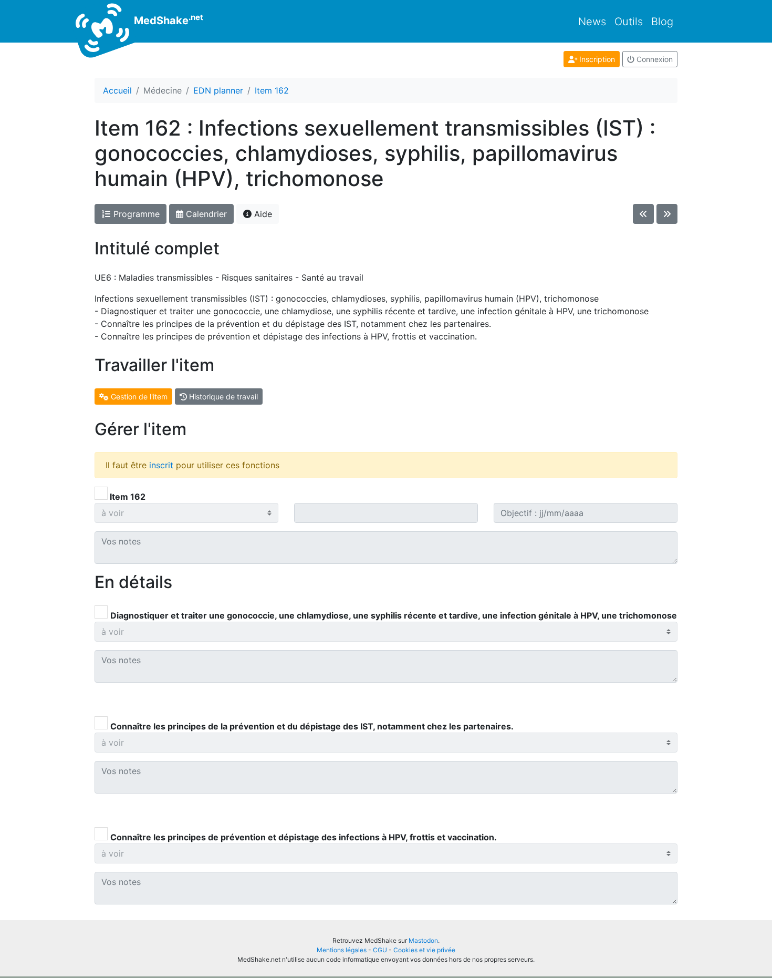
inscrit (161, 465)
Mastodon (423, 940)
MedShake (167, 19)
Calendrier (205, 214)
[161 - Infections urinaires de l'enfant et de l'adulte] (643, 214)
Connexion (653, 59)
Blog (662, 21)
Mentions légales (342, 950)
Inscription (596, 59)
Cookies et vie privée (424, 950)
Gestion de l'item (138, 396)
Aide (262, 214)
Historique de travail (222, 396)
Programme (135, 214)
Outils (628, 21)
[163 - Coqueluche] (666, 214)
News (592, 21)
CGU (380, 950)
